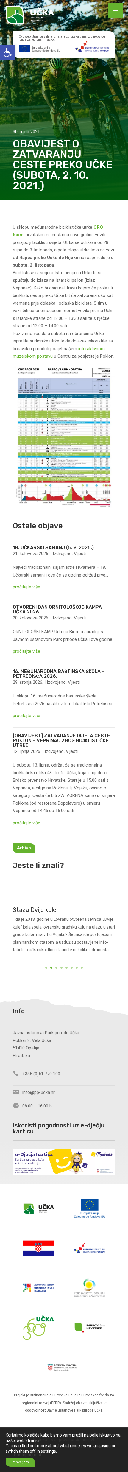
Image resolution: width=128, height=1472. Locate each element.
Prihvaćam (20, 1462)
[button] (7, 52)
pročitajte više (26, 587)
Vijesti (80, 553)
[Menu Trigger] (115, 10)
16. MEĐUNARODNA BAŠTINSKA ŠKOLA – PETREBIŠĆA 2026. (58, 674)
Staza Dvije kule (34, 909)
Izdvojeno (62, 553)
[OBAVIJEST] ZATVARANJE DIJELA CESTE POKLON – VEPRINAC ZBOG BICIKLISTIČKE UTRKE (61, 740)
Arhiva (24, 848)
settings (48, 1451)
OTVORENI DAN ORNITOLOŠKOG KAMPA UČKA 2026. (57, 609)
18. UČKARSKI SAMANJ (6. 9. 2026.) (53, 547)
